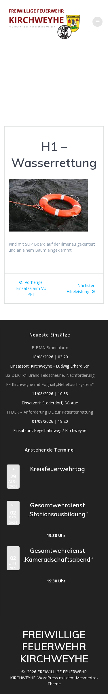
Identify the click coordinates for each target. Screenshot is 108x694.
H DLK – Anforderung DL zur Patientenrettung (50, 412)
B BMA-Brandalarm (50, 347)
